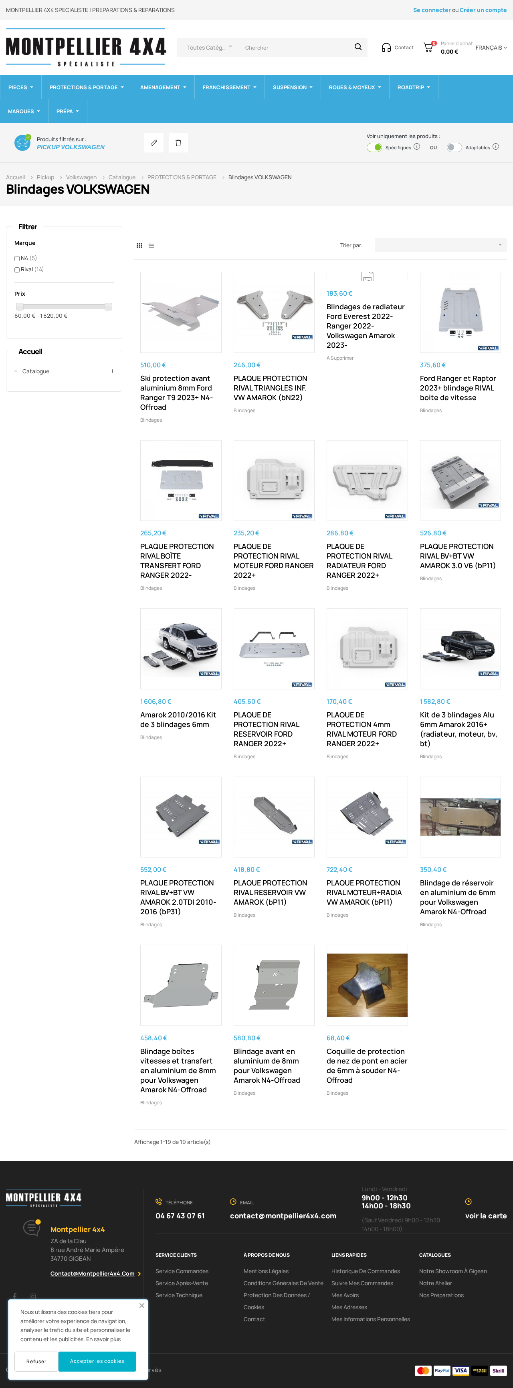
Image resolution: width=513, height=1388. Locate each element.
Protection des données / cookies (277, 1301)
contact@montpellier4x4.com (92, 1273)
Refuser (36, 1361)
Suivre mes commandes (362, 1283)
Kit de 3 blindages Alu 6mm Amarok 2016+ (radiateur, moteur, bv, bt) (458, 729)
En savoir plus (103, 1339)
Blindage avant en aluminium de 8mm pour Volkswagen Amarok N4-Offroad (267, 1065)
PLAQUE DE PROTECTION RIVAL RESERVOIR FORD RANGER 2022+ (266, 729)
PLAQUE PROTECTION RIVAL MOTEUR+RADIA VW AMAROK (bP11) (364, 892)
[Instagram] (32, 1296)
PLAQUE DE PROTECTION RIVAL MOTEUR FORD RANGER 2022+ (274, 560)
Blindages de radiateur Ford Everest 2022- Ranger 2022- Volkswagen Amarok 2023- (366, 326)
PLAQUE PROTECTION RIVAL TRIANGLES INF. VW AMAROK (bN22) (270, 387)
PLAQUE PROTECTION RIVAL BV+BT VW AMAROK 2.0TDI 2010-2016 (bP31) (178, 897)
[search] (358, 47)
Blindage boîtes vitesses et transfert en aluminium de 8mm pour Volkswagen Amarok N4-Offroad (178, 1070)
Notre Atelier (435, 1283)
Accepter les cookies (97, 1361)
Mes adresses (349, 1307)
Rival (32, 269)
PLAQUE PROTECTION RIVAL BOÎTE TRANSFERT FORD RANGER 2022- (177, 560)
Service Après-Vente (182, 1283)
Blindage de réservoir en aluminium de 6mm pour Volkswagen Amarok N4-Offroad (458, 897)
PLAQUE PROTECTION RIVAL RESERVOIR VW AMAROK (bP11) (270, 892)
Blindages (151, 420)
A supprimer (340, 358)
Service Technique (179, 1295)
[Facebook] (14, 1296)
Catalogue (35, 371)
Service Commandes (182, 1271)
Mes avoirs (345, 1295)
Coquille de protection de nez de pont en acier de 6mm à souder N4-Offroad (367, 1065)
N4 (29, 258)
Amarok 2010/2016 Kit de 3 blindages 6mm (178, 719)
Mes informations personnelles (370, 1319)
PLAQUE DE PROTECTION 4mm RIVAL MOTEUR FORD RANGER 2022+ (362, 729)
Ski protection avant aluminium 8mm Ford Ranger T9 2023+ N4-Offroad (176, 392)
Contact (254, 1319)
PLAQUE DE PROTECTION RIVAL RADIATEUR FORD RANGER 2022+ (359, 560)
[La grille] (139, 245)
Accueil (30, 351)
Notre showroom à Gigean (453, 1271)
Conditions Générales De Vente (283, 1283)
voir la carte (486, 1215)
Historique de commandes (365, 1271)
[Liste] (151, 245)
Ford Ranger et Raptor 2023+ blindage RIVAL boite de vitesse (458, 387)
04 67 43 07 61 (180, 1215)
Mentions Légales (266, 1271)
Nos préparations (441, 1295)
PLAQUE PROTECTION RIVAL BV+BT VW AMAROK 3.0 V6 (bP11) (458, 555)
